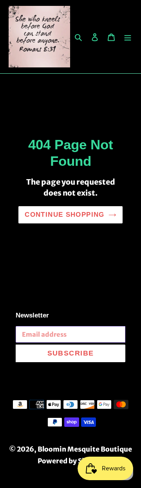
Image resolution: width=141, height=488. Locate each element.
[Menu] (127, 37)
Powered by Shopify (71, 461)
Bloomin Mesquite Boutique (85, 449)
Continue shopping (64, 214)
